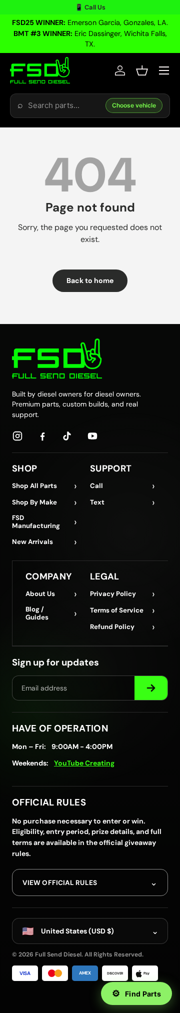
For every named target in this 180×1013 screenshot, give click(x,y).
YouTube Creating (84, 763)
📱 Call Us (90, 7)
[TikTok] (67, 436)
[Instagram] (17, 436)
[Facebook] (42, 436)
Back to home (90, 280)
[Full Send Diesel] (57, 358)
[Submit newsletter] (151, 688)
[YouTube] (92, 436)
